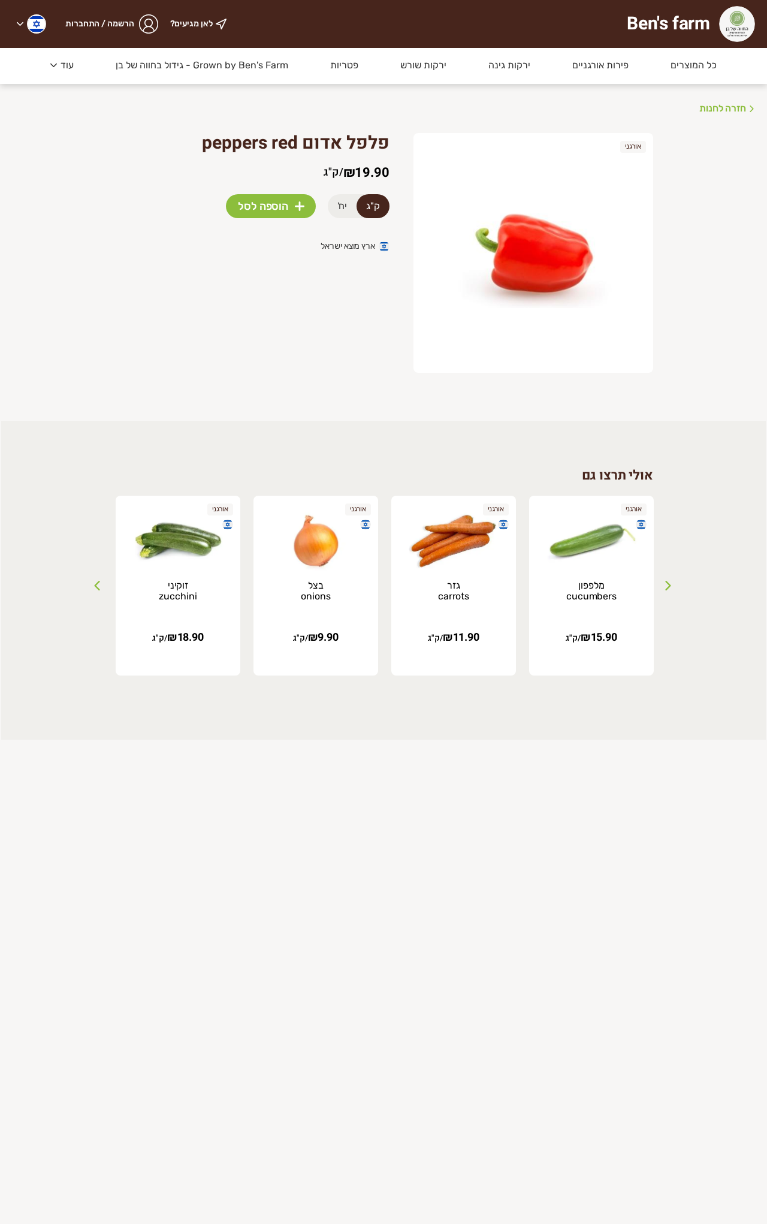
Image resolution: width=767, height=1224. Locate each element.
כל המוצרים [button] (694, 65)
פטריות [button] (344, 65)
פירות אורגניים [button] (600, 65)
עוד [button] (67, 65)
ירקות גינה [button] (509, 65)
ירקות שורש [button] (423, 65)
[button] (31, 24)
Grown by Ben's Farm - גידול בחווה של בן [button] (202, 65)
